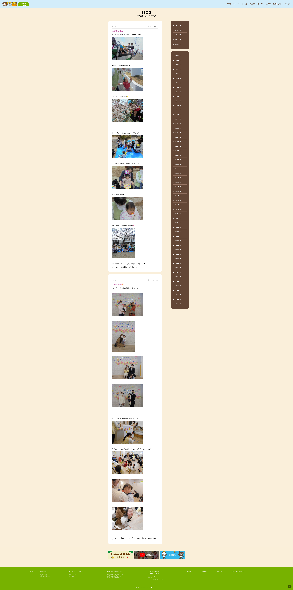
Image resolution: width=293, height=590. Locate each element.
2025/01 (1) (178, 65)
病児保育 (252, 4)
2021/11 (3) (178, 168)
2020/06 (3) (178, 240)
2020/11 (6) (178, 218)
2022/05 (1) (178, 150)
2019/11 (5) (178, 272)
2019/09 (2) (178, 281)
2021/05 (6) (178, 191)
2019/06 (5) (178, 295)
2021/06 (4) (178, 186)
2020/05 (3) (178, 245)
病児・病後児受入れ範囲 (114, 577)
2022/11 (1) (178, 128)
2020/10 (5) (178, 222)
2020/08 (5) (178, 231)
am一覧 (150, 577)
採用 (274, 4)
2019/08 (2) (178, 286)
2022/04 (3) (178, 155)
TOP (31, 571)
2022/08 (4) (178, 141)
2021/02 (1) (178, 204)
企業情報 (268, 4)
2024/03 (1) (178, 74)
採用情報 (204, 571)
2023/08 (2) (178, 87)
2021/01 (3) (178, 209)
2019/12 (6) (178, 268)
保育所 (229, 4)
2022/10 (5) (178, 132)
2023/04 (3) (178, 105)
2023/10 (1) (178, 83)
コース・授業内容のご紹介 (155, 579)
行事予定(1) (178, 34)
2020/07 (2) (178, 236)
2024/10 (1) (178, 69)
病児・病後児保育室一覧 (114, 576)
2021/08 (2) (178, 177)
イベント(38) (178, 30)
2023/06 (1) (178, 96)
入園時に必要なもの (45, 576)
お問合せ (280, 4)
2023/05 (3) (178, 101)
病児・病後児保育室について (115, 574)
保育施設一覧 (43, 574)
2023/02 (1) (178, 114)
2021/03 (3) (178, 200)
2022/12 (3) (178, 123)
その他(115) (178, 44)
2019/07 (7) (178, 290)
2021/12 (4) (178, 164)
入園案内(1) (178, 39)
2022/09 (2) (178, 137)
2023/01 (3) (178, 119)
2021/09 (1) (178, 173)
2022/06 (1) (178, 146)
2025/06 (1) (178, 56)
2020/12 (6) (178, 213)
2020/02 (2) (178, 259)
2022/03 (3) (178, 159)
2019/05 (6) (178, 299)
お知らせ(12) (178, 25)
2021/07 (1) (178, 182)
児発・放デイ (260, 4)
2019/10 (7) (178, 277)
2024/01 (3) (178, 78)
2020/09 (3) (178, 227)
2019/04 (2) (178, 304)
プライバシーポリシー (238, 571)
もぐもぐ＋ (245, 4)
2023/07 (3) (178, 92)
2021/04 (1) (178, 195)
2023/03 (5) (178, 110)
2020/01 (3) (178, 263)
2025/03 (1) (178, 60)
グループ (287, 4)
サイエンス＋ (236, 4)
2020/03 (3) (178, 254)
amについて (151, 576)
